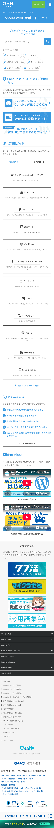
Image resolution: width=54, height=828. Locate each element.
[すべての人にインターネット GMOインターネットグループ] (23, 816)
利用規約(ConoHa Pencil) (12, 705)
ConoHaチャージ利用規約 (12, 689)
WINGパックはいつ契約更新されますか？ (25, 409)
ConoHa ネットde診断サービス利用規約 (17, 697)
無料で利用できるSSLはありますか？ (23, 421)
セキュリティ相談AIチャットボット (13, 782)
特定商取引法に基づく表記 (12, 713)
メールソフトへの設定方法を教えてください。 (27, 427)
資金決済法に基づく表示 (12, 717)
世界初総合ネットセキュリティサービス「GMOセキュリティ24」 (23, 775)
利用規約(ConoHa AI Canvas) (13, 701)
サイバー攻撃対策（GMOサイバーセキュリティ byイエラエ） (22, 788)
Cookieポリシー (9, 732)
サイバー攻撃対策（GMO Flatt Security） (15, 791)
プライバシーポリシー (11, 728)
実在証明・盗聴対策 (8, 785)
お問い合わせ (8, 724)
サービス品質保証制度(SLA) (13, 721)
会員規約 (6, 681)
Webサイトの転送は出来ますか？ (21, 415)
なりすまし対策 (37, 791)
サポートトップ (7, 13)
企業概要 (6, 736)
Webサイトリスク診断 (25, 779)
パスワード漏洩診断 (8, 779)
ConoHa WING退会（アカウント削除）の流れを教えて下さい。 (29, 434)
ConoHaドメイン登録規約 (12, 685)
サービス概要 (8, 740)
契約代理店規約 (8, 709)
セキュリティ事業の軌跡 (9, 794)
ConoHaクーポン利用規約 (12, 693)
